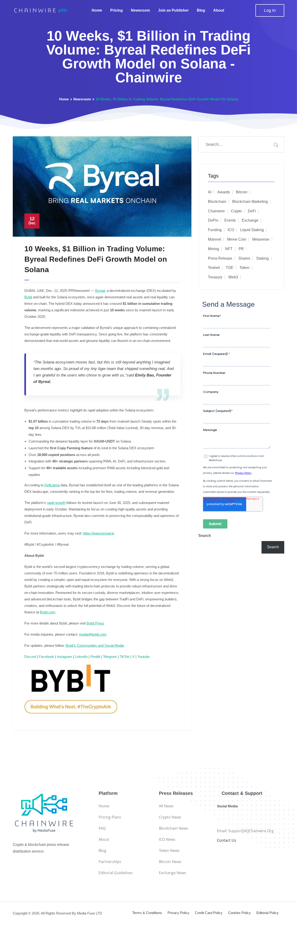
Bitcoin (241, 192)
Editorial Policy (267, 913)
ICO (231, 230)
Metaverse (260, 239)
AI (209, 192)
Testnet (214, 268)
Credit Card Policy (209, 913)
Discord (30, 657)
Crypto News (170, 817)
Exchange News (172, 872)
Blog (201, 10)
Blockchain (217, 202)
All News (166, 806)
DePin (213, 220)
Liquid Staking (252, 230)
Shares (244, 258)
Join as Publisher (173, 10)
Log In (270, 10)
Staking (262, 258)
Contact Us (226, 840)
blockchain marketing (250, 202)
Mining (213, 249)
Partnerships (110, 861)
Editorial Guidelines (116, 872)
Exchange (250, 220)
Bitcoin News (170, 861)
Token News (169, 850)
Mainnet (214, 239)
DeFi (252, 211)
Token (244, 268)
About (218, 10)
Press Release (220, 258)
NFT (228, 249)
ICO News (167, 839)
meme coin (236, 239)
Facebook (46, 657)
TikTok (124, 657)
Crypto (236, 211)
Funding (215, 230)
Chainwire (216, 211)
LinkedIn (81, 657)
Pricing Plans (110, 817)
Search (204, 536)
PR (241, 249)
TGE (229, 268)
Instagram (64, 657)
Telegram (110, 657)
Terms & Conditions (147, 913)
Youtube (143, 657)
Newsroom (140, 10)
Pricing (116, 10)
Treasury (215, 277)
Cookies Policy (239, 913)
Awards (223, 192)
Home (97, 10)
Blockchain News (173, 828)
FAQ (102, 828)
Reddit (95, 657)
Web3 (233, 277)
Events (230, 220)
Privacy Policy (178, 913)
